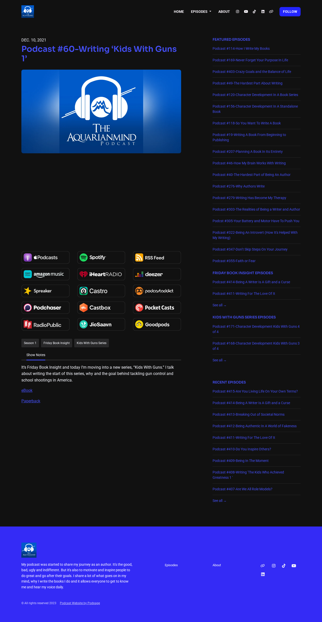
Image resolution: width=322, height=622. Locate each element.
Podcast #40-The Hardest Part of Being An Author (252, 175)
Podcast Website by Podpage (80, 603)
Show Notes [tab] (35, 355)
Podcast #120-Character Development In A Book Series (255, 95)
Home (179, 12)
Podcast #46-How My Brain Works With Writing (249, 163)
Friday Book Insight (233, 273)
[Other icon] (263, 566)
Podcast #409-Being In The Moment (241, 461)
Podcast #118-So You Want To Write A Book (247, 123)
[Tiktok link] (254, 11)
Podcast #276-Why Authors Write (239, 186)
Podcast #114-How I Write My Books (241, 48)
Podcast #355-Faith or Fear (234, 261)
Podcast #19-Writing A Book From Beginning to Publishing (249, 137)
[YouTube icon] (293, 566)
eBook (26, 390)
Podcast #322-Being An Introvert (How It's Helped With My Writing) (255, 235)
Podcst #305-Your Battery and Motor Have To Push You (256, 221)
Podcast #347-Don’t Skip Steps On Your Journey (250, 249)
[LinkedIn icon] (262, 574)
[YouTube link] (246, 11)
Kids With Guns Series (235, 317)
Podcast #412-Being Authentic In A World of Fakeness (255, 426)
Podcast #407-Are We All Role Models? (242, 489)
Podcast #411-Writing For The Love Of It (244, 294)
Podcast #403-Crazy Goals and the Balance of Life (252, 72)
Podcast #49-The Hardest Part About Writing (248, 83)
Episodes (199, 12)
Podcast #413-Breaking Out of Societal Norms (249, 414)
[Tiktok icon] (283, 566)
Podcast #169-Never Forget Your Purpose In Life (250, 60)
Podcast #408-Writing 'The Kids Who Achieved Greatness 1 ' (248, 475)
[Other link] (271, 11)
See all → (220, 305)
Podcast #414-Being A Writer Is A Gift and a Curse (251, 282)
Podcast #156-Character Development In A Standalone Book (255, 109)
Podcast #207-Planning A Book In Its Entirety (248, 152)
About (224, 12)
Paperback (30, 401)
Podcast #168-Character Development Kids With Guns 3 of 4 (256, 346)
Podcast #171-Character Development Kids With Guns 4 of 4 (256, 329)
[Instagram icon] (273, 566)
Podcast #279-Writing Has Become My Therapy (249, 198)
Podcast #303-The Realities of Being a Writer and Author (256, 209)
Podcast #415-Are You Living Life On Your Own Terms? (255, 391)
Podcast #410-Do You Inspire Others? (242, 449)
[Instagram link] (237, 11)
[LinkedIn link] (263, 11)
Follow (290, 12)
